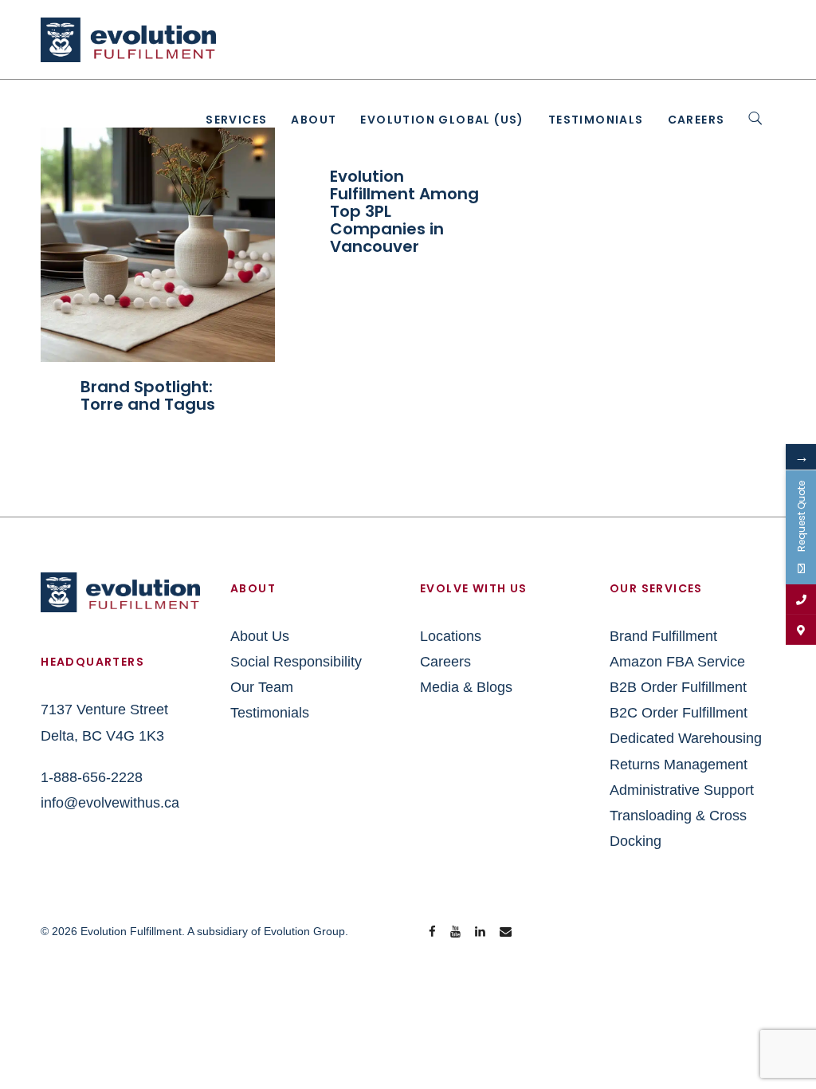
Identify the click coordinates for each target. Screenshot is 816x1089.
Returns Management (678, 765)
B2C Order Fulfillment (678, 713)
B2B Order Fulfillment (678, 687)
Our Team (261, 687)
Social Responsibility (296, 662)
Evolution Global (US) (442, 120)
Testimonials (596, 120)
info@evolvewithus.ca (110, 803)
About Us (259, 636)
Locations (450, 636)
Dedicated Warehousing (686, 738)
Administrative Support (682, 790)
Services (236, 120)
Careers (696, 120)
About (313, 120)
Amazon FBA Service (677, 662)
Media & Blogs (466, 687)
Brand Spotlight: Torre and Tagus (147, 395)
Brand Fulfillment (663, 636)
